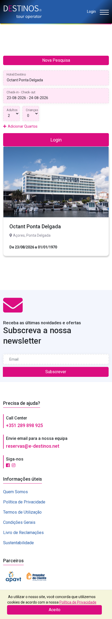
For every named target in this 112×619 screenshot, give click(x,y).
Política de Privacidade (24, 501)
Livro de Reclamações (23, 532)
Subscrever (55, 371)
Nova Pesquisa (56, 60)
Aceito (54, 609)
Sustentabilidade (18, 542)
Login (91, 11)
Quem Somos (15, 491)
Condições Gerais (19, 522)
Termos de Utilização (22, 512)
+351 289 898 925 (24, 425)
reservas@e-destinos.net (32, 446)
